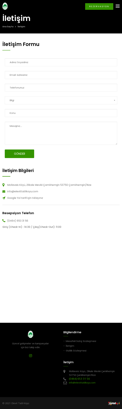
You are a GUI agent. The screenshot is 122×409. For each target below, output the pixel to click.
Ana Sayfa (7, 26)
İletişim (21, 26)
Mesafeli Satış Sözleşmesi (81, 341)
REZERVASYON (99, 6)
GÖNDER (19, 154)
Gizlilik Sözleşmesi (76, 350)
